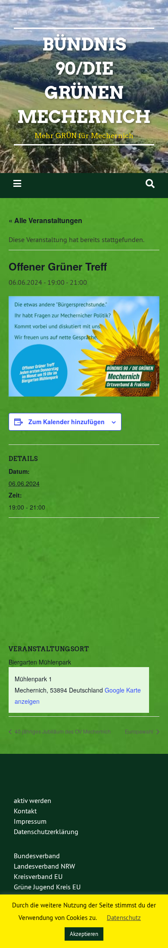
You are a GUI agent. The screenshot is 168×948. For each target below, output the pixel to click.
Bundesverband (37, 855)
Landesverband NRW (44, 866)
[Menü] (17, 183)
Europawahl (140, 731)
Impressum (30, 821)
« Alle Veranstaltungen (45, 220)
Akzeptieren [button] (84, 933)
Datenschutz (124, 917)
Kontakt (25, 810)
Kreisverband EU (38, 876)
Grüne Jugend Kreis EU (47, 886)
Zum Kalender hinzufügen (66, 421)
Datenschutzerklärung (46, 831)
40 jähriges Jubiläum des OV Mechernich (62, 731)
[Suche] (150, 183)
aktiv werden (32, 800)
